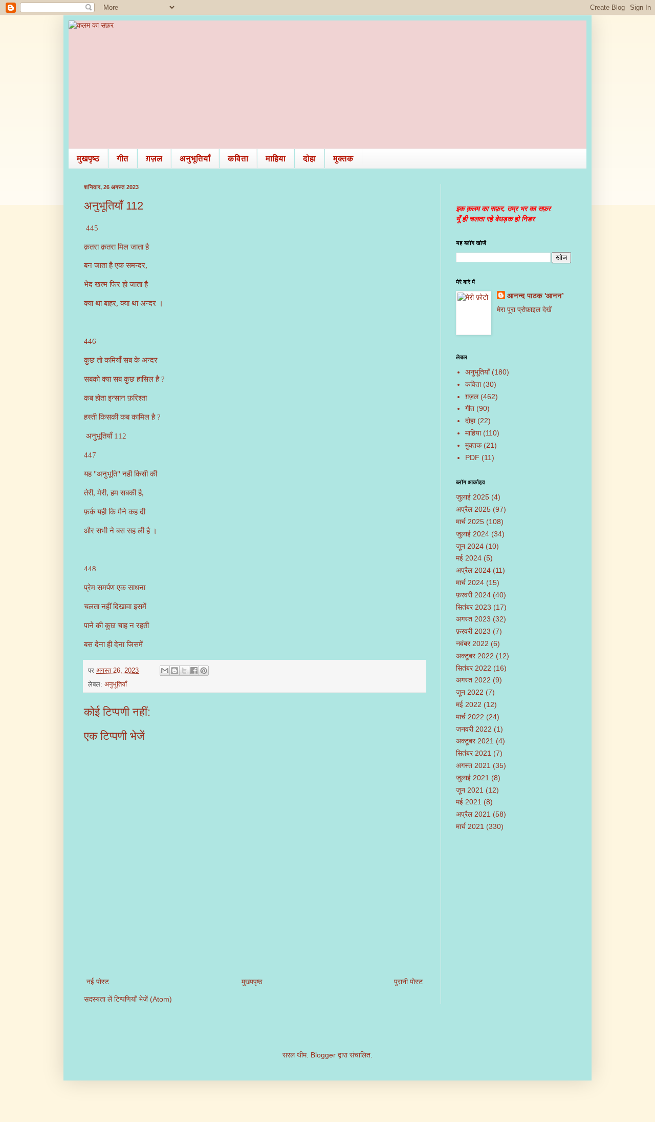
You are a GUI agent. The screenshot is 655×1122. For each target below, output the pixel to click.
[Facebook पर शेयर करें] (194, 671)
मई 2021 (469, 802)
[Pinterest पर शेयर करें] (204, 671)
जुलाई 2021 (472, 778)
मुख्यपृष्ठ (252, 982)
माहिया (276, 158)
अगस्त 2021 (473, 765)
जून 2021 (470, 790)
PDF (472, 457)
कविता (238, 158)
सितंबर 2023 (473, 607)
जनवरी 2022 (474, 729)
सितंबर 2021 (473, 753)
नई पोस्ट (97, 982)
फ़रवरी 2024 (473, 595)
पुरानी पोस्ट (408, 982)
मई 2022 (469, 704)
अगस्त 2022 (473, 680)
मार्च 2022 (470, 717)
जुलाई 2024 (472, 534)
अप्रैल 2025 (473, 509)
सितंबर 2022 (473, 668)
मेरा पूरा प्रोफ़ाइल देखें (524, 309)
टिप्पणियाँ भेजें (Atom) (143, 999)
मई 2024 (469, 558)
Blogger (323, 1055)
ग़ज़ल (154, 158)
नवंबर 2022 (472, 643)
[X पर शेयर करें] (184, 671)
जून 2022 (470, 692)
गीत (122, 158)
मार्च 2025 (470, 521)
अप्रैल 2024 (473, 570)
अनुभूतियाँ (195, 158)
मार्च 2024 (470, 582)
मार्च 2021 (470, 826)
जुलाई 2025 (472, 497)
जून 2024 (470, 546)
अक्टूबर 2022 (475, 656)
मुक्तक (343, 158)
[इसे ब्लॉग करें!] (174, 671)
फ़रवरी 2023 (473, 631)
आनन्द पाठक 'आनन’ (535, 296)
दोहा (309, 158)
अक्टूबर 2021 (475, 741)
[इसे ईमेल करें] (165, 671)
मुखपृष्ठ (88, 158)
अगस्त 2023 (473, 619)
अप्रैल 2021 (473, 814)
